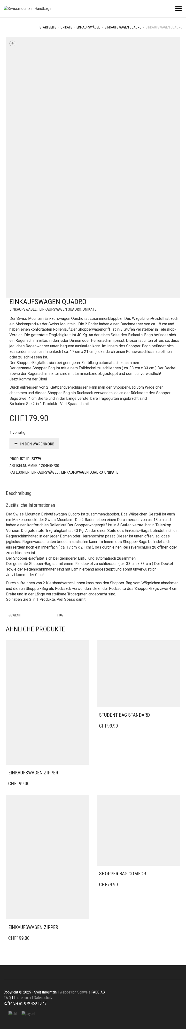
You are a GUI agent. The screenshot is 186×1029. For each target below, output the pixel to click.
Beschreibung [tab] (18, 493)
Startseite (47, 27)
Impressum (22, 997)
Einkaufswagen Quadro (123, 27)
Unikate (66, 27)
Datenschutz (43, 997)
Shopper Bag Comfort (123, 874)
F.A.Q (7, 997)
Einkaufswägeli (89, 27)
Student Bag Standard (124, 715)
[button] (84, 773)
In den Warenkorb (37, 444)
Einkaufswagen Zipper (33, 773)
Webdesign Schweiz (75, 992)
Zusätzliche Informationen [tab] (30, 505)
